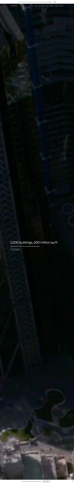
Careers (47, 5)
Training (61, 5)
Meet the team (51, 5)
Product (36, 5)
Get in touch (57, 5)
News (43, 5)
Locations (39, 5)
